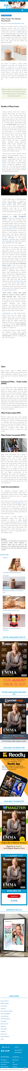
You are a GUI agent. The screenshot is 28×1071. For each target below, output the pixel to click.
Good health (3, 1021)
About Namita (15, 1060)
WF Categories (4, 1060)
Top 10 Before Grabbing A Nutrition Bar (12, 572)
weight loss (11, 241)
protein (15, 26)
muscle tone (16, 33)
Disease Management (5, 1013)
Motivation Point (4, 1023)
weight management (19, 216)
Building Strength (7, 15)
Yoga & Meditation (5, 1036)
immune (4, 265)
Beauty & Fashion (4, 1001)
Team (14, 1062)
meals (20, 510)
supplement (5, 239)
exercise (21, 320)
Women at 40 (4, 1034)
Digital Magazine (18, 1052)
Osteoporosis (6, 313)
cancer (13, 249)
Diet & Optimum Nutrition (7, 1011)
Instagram (9, 1051)
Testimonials (15, 1064)
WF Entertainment (4, 1066)
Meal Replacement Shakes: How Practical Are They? (13, 591)
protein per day (12, 290)
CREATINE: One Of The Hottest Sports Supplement (12, 629)
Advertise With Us (18, 1050)
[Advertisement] (14, 965)
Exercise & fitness (5, 1016)
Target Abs (3, 1031)
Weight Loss (3, 1026)
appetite (4, 161)
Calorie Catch (4, 1006)
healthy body (20, 32)
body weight (13, 227)
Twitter (3, 1051)
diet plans (9, 228)
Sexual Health (4, 1029)
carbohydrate (8, 68)
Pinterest (7, 1051)
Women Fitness (8, 6)
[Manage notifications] (25, 1068)
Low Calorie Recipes (5, 1062)
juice (13, 527)
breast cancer (19, 281)
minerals (24, 68)
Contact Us (15, 1066)
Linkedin (5, 1051)
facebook (2, 1051)
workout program (16, 503)
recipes (10, 532)
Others (2, 1039)
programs (4, 218)
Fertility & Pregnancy (5, 1018)
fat (24, 67)
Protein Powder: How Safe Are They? (11, 610)
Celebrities (3, 1008)
